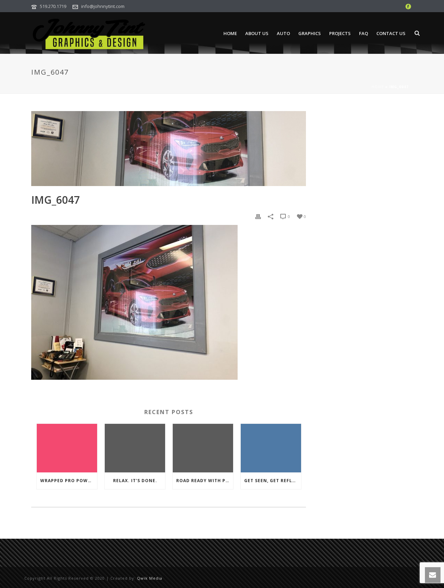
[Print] (258, 216)
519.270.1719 (53, 6)
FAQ (363, 33)
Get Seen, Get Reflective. (272, 481)
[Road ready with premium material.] (203, 448)
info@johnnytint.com (103, 6)
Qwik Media (149, 578)
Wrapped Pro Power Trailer (68, 481)
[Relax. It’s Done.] (135, 448)
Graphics (309, 33)
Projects (340, 33)
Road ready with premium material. (204, 481)
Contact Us (390, 33)
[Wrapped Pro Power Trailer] (67, 448)
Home (230, 33)
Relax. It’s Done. (135, 481)
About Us (256, 33)
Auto (283, 33)
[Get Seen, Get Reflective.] (271, 448)
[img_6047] (168, 148)
